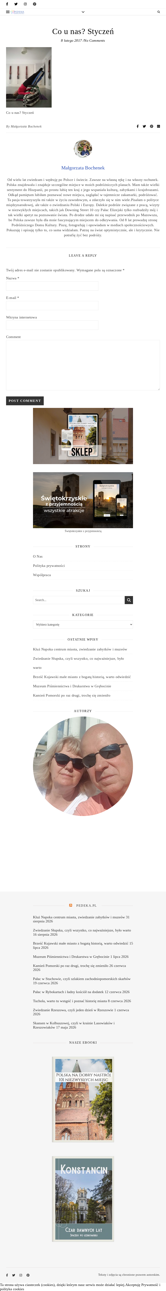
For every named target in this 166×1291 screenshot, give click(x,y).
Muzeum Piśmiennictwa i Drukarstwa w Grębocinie (72, 686)
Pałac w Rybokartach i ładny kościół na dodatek (68, 992)
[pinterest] (34, 5)
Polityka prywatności (49, 566)
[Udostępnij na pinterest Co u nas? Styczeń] (152, 126)
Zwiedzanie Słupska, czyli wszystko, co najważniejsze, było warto (82, 930)
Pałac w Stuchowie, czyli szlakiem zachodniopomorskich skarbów (82, 979)
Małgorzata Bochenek (26, 126)
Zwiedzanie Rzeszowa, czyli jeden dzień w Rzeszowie (73, 1010)
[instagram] (25, 5)
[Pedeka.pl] (17, 12)
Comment (13, 337)
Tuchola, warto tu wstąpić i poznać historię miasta (70, 1001)
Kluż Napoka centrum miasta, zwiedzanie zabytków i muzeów (80, 649)
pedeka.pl (86, 905)
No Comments (94, 40)
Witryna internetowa (21, 317)
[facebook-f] (7, 5)
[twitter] (16, 5)
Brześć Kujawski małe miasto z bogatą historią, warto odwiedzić (82, 677)
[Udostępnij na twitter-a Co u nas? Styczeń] (145, 126)
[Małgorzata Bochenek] (83, 157)
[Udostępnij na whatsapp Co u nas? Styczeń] (158, 126)
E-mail (12, 298)
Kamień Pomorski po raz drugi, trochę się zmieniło (71, 695)
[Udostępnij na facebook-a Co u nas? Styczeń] (138, 126)
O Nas (38, 556)
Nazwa (12, 278)
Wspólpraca (42, 575)
